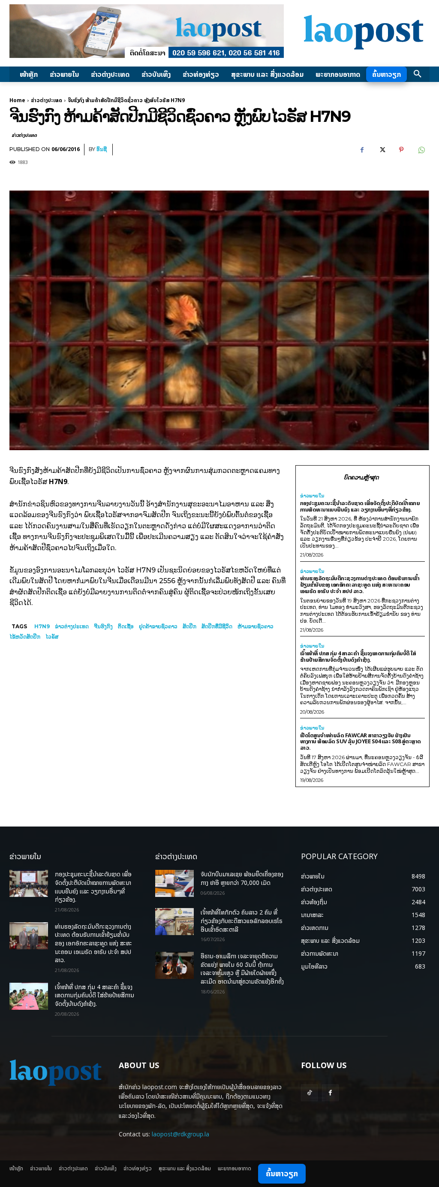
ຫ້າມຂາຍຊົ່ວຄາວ (256, 626)
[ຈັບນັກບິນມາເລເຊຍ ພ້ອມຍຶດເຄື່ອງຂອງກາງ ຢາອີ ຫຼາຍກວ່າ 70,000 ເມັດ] (174, 883)
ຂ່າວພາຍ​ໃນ (312, 496)
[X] (381, 149)
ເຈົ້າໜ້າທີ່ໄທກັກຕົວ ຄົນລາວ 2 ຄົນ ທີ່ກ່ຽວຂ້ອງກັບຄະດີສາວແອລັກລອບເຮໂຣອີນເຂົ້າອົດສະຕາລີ (242, 920)
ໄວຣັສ (51, 636)
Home (17, 100)
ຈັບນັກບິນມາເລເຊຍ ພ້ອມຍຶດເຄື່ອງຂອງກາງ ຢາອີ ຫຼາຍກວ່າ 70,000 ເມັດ (242, 878)
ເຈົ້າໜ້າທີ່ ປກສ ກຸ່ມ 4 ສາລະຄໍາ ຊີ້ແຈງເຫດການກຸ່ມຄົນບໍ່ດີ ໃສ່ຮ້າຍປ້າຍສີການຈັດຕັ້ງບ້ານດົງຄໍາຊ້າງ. (358, 656)
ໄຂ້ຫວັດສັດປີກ (24, 636)
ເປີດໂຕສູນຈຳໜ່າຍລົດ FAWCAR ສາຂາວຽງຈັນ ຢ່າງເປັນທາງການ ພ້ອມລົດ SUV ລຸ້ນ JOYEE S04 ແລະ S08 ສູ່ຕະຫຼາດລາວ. (360, 741)
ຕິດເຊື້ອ (126, 626)
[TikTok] (309, 1092)
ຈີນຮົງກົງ (103, 626)
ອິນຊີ (101, 149)
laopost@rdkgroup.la (180, 1134)
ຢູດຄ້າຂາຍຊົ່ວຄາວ (158, 626)
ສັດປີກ (189, 626)
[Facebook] (361, 149)
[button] (417, 74)
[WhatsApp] (421, 149)
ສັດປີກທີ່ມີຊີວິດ (216, 626)
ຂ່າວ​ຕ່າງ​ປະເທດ (72, 626)
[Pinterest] (401, 149)
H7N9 (42, 626)
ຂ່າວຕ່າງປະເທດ (46, 100)
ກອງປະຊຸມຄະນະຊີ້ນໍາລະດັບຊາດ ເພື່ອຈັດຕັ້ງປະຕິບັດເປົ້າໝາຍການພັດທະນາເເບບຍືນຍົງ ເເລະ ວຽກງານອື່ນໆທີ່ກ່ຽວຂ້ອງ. (360, 506)
